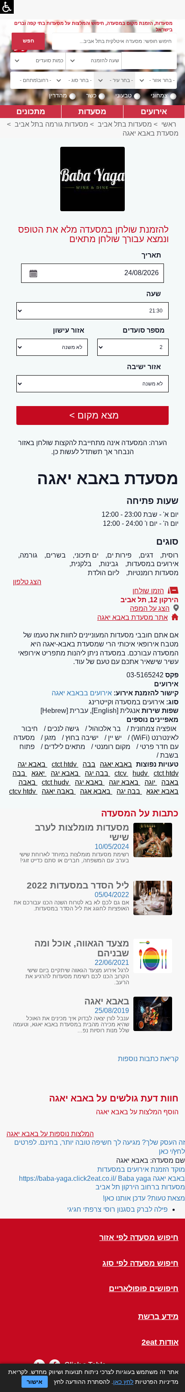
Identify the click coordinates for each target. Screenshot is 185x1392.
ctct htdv (65, 764)
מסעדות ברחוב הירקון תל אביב (140, 1187)
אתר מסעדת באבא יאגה (132, 617)
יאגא (38, 773)
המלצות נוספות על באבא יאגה (50, 1133)
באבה (170, 782)
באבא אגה (96, 791)
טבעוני (123, 95)
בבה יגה (97, 773)
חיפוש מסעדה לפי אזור (139, 1238)
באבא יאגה (116, 764)
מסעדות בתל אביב (125, 124)
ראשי (168, 124)
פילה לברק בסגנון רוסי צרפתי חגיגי (117, 1209)
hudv (141, 773)
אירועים (154, 111)
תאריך (151, 255)
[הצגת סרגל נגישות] (7, 7)
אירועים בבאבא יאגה (82, 693)
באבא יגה (32, 764)
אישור (35, 1381)
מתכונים (30, 111)
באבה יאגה (59, 791)
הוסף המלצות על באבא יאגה (137, 1112)
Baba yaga (134, 1178)
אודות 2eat (160, 1342)
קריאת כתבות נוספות (148, 1058)
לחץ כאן (123, 1381)
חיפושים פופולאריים (144, 1289)
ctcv (121, 773)
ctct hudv (56, 782)
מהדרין (58, 95)
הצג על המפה (150, 608)
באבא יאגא (162, 791)
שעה (153, 293)
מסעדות (92, 111)
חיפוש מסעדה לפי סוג (140, 1263)
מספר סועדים (144, 330)
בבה (89, 764)
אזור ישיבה (144, 366)
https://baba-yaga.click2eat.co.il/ (67, 1178)
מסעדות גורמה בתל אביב (51, 124)
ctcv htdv (23, 791)
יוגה (151, 782)
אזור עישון (68, 330)
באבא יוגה (124, 782)
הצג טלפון (27, 581)
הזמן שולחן (148, 590)
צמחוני (159, 95)
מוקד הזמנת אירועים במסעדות (141, 1169)
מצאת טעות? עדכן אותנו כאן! (144, 1198)
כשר (91, 95)
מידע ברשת (158, 1317)
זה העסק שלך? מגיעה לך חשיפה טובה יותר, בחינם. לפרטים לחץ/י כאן (99, 1147)
